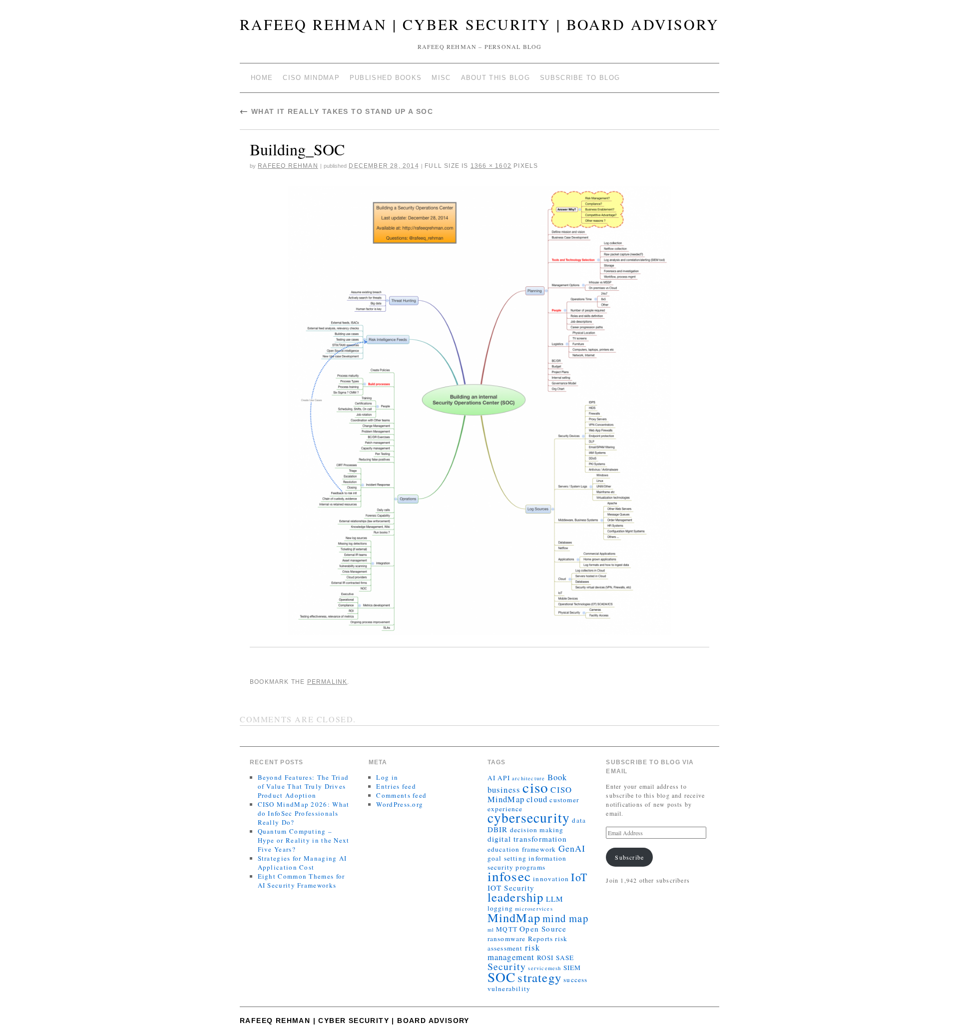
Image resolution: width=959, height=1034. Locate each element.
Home (262, 77)
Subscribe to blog (580, 77)
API (503, 777)
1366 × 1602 (491, 165)
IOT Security (510, 888)
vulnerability (509, 988)
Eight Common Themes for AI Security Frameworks (301, 881)
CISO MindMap (311, 77)
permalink (327, 681)
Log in (387, 777)
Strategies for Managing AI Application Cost (302, 863)
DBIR (497, 829)
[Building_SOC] (479, 410)
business (504, 789)
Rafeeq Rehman (288, 165)
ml (490, 929)
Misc (441, 77)
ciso (535, 787)
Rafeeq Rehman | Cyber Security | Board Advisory (479, 24)
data (579, 820)
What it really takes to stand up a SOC (336, 111)
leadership (515, 897)
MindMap (513, 917)
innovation (551, 878)
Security (506, 966)
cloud (536, 799)
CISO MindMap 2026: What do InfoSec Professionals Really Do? (304, 813)
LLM (555, 899)
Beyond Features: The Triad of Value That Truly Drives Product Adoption (303, 786)
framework (539, 849)
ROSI (545, 957)
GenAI (572, 848)
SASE (565, 957)
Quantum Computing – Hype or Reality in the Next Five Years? (304, 840)
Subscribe (629, 857)
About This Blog (495, 77)
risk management (513, 952)
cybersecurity (528, 817)
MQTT (506, 929)
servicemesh (544, 968)
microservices (534, 908)
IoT (579, 877)
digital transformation (527, 839)
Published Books (386, 77)
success (575, 979)
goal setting (506, 858)
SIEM (572, 967)
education (503, 849)
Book (557, 777)
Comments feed (401, 795)
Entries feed (396, 786)
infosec (509, 876)
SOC (501, 977)
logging (500, 908)
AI (491, 777)
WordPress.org (399, 804)
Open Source (542, 929)
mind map (565, 918)
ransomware (506, 938)
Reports (540, 938)
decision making (537, 829)
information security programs (527, 863)
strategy (539, 977)
